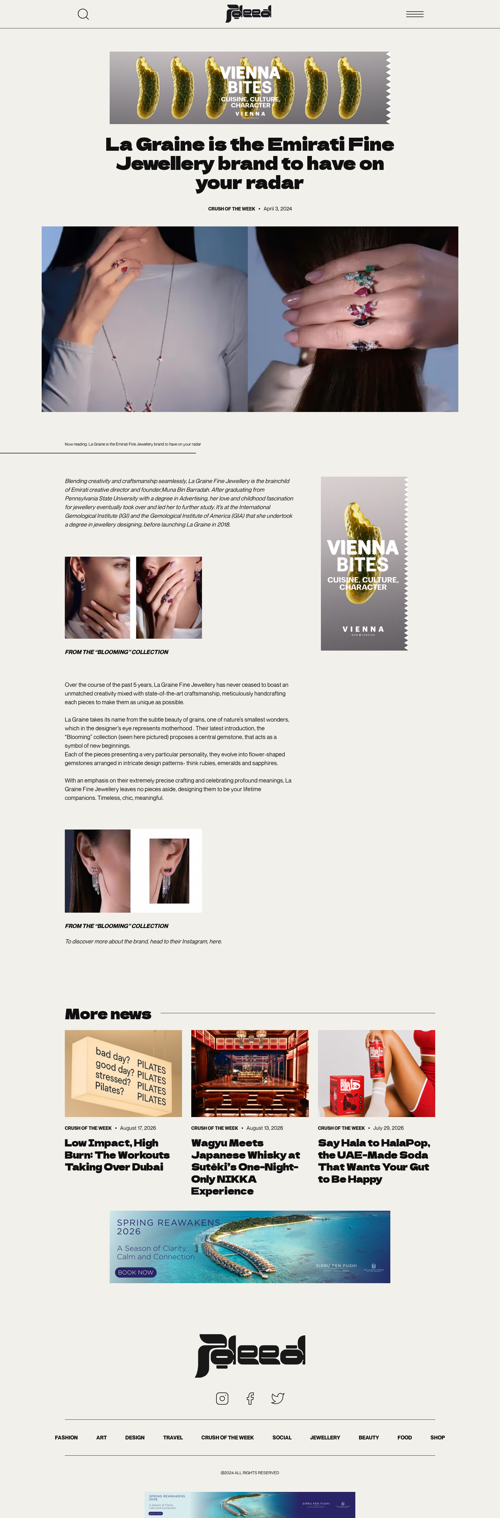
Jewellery (325, 1438)
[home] (248, 14)
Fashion (66, 1438)
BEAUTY (369, 1438)
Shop (438, 1438)
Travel (173, 1438)
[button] (415, 14)
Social (282, 1438)
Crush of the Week (227, 1438)
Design (135, 1438)
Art (101, 1438)
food (405, 1438)
